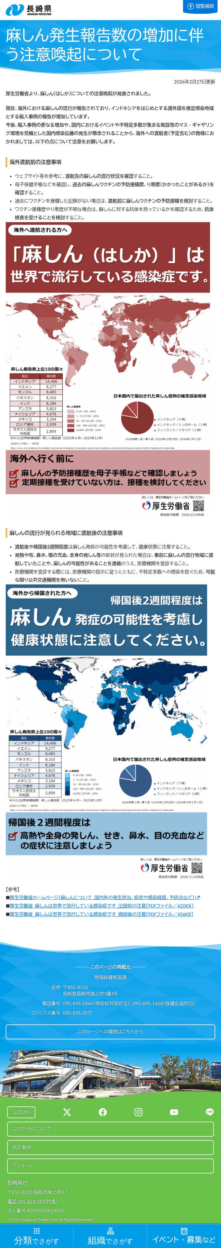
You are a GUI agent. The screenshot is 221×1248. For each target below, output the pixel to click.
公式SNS (21, 1112)
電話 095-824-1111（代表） (32, 1201)
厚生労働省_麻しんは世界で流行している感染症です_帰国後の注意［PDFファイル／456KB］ (101, 914)
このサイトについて (31, 1129)
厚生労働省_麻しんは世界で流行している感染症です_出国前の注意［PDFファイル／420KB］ (102, 906)
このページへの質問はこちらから (110, 1032)
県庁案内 (21, 1147)
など (184, 1240)
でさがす (37, 1240)
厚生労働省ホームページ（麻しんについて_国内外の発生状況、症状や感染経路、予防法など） (102, 898)
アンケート (22, 1166)
